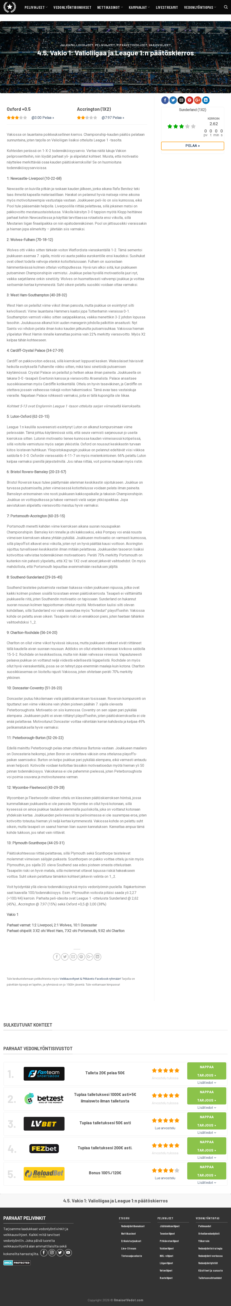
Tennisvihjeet (167, 1233)
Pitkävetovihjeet (132, 45)
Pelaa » (192, 146)
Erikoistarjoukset (131, 1241)
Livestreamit (167, 7)
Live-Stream (128, 1248)
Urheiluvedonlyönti (208, 1233)
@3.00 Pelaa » (43, 118)
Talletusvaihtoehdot (210, 1278)
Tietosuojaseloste (131, 1256)
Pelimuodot (204, 1226)
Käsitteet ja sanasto (210, 1270)
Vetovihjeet (166, 1270)
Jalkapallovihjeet (76, 45)
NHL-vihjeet (166, 1256)
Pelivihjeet (35, 7)
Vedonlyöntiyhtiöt (208, 1263)
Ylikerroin (203, 1241)
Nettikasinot (108, 7)
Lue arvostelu (165, 1128)
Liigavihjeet (166, 1263)
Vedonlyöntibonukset (72, 7)
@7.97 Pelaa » (113, 118)
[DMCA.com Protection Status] (17, 1262)
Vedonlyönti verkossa (210, 1256)
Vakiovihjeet (160, 45)
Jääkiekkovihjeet (170, 1226)
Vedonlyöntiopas (198, 7)
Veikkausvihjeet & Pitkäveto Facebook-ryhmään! (90, 978)
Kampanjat (138, 7)
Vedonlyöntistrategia (210, 1248)
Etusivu (124, 1218)
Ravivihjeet (166, 1278)
